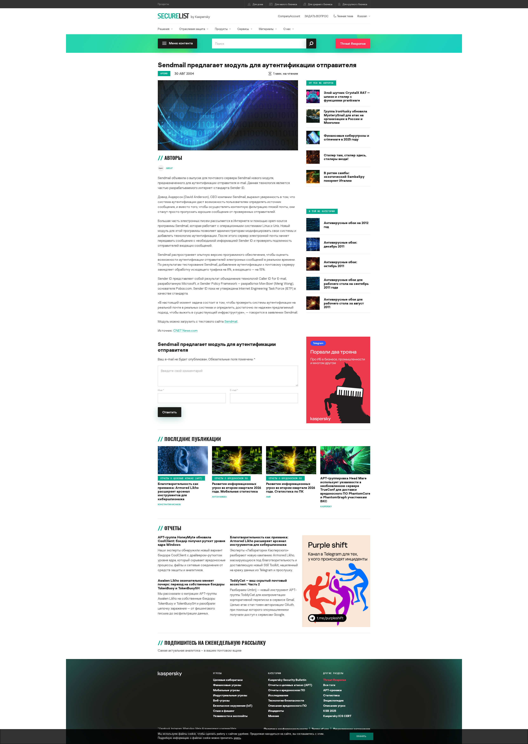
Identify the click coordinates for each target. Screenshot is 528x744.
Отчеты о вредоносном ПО (231, 478)
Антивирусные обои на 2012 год (346, 225)
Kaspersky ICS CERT (337, 716)
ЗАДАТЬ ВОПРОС (316, 16)
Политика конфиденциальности (286, 729)
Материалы (266, 29)
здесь (237, 737)
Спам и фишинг (224, 710)
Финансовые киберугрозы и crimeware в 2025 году (346, 137)
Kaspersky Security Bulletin (287, 680)
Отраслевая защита (192, 29)
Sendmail (230, 321)
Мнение (273, 716)
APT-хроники (332, 690)
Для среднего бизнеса (320, 4)
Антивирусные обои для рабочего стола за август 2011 (344, 303)
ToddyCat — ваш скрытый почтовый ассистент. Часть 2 (258, 582)
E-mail (234, 390)
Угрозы (217, 673)
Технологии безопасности (286, 700)
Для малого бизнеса (286, 4)
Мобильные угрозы (226, 690)
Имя (161, 390)
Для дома (258, 4)
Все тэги (329, 685)
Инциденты (276, 710)
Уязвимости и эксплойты (230, 716)
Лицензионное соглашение (351, 729)
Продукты (221, 29)
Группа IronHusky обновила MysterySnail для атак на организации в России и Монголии (345, 117)
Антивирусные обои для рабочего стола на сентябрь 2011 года (346, 283)
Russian (362, 16)
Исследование (278, 695)
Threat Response (334, 680)
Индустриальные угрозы (230, 695)
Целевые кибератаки (228, 680)
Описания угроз (334, 705)
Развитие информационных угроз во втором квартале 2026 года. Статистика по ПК (290, 487)
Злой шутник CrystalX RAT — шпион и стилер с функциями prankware (347, 96)
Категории (274, 673)
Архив (164, 73)
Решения (163, 29)
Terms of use (320, 729)
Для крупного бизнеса (355, 4)
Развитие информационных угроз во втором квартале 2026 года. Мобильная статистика (236, 487)
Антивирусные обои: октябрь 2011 (340, 264)
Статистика (331, 695)
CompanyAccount (289, 16)
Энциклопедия (333, 700)
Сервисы (243, 29)
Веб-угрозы (221, 700)
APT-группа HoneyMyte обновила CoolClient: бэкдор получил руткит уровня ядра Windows (191, 541)
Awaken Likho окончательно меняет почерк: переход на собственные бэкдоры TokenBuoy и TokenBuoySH (191, 584)
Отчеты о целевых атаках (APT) (181, 478)
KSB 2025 (329, 710)
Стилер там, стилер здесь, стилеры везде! (345, 157)
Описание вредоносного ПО (287, 705)
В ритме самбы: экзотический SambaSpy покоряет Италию (344, 177)
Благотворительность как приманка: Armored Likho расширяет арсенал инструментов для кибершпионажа (178, 491)
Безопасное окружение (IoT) (232, 705)
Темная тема (345, 16)
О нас (287, 29)
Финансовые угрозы (227, 685)
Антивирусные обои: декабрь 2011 (340, 244)
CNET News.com (185, 330)
